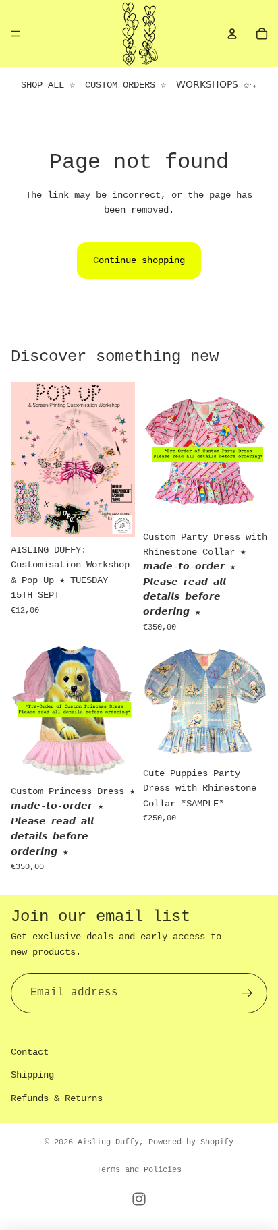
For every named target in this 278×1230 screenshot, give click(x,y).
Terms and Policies (139, 1170)
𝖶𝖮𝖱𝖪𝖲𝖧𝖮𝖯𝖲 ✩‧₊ (216, 85)
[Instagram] (139, 1199)
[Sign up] (247, 993)
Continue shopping (139, 260)
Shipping (32, 1074)
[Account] (232, 34)
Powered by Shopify (190, 1142)
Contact (30, 1051)
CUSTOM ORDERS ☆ (125, 85)
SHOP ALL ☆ (48, 85)
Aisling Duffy (108, 1142)
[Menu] (15, 33)
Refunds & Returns (57, 1098)
